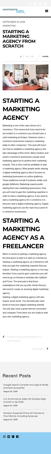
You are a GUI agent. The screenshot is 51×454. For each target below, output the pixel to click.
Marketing (9, 25)
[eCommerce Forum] (14, 12)
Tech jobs (37, 348)
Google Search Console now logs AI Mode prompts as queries (25, 386)
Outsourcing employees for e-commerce (25, 338)
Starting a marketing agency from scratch (19, 39)
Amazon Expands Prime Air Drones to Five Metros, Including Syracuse (23, 414)
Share (45, 56)
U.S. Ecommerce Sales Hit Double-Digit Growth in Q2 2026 (24, 400)
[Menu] (47, 11)
